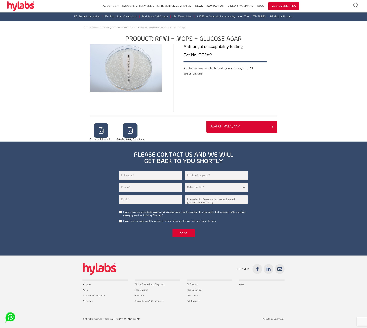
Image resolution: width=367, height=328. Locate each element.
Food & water (141, 290)
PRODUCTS (128, 6)
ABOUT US (109, 6)
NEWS (199, 6)
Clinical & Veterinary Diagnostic (150, 284)
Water (242, 284)
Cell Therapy (193, 301)
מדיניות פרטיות (134, 319)
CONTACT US (215, 6)
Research (139, 296)
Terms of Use (189, 221)
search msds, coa (225, 126)
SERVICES (145, 6)
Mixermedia (279, 319)
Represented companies (93, 296)
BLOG (260, 6)
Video (85, 290)
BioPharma (192, 284)
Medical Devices (194, 290)
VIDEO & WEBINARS (240, 6)
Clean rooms (193, 296)
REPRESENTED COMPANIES (173, 6)
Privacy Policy (171, 221)
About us (86, 284)
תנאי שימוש (121, 319)
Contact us (87, 301)
